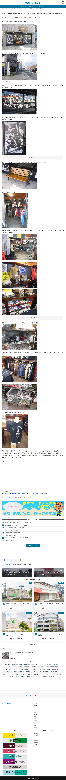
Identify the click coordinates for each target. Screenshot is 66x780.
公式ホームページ (19, 451)
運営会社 (36, 740)
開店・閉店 (38, 17)
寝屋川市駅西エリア (19, 671)
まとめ (35, 714)
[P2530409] (19, 101)
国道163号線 (41, 666)
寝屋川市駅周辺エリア (53, 669)
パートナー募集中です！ (7, 703)
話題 (35, 716)
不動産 (35, 727)
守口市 (16, 669)
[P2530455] (15, 430)
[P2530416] (19, 37)
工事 (34, 671)
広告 (35, 725)
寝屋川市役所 (35, 669)
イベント (36, 718)
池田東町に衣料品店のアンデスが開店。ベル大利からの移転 (20, 493)
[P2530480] (19, 246)
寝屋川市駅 (42, 669)
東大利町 (42, 674)
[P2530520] (19, 396)
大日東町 (5, 669)
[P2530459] (15, 210)
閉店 (18, 676)
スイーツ (50, 664)
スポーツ (57, 664)
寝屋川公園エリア (25, 669)
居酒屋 (28, 671)
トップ (35, 703)
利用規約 (36, 735)
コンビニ (43, 664)
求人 (35, 723)
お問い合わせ (36, 744)
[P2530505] (19, 368)
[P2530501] (19, 302)
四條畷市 (34, 666)
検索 (62, 648)
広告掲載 (36, 742)
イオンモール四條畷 (17, 664)
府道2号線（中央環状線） (43, 671)
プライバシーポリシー (38, 737)
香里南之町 (29, 676)
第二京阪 (59, 674)
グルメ (35, 710)
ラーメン (11, 666)
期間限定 (36, 674)
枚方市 (48, 674)
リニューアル (19, 666)
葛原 (25, 564)
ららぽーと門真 (6, 664)
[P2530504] (19, 274)
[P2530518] (19, 337)
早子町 (23, 674)
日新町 (17, 674)
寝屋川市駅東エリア (7, 671)
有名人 (29, 674)
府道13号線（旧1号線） (15, 564)
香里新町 (52, 676)
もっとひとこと (33, 545)
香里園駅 (45, 676)
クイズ (35, 720)
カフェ (37, 664)
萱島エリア (5, 676)
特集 (35, 712)
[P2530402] (14, 137)
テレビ (4, 666)
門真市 (12, 676)
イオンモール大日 (29, 664)
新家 (12, 674)
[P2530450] (19, 176)
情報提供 (36, 705)
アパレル (5, 564)
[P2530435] (19, 67)
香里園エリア (37, 676)
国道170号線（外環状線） (53, 666)
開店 (30, 564)
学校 (11, 669)
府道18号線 (6, 674)
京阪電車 (27, 666)
